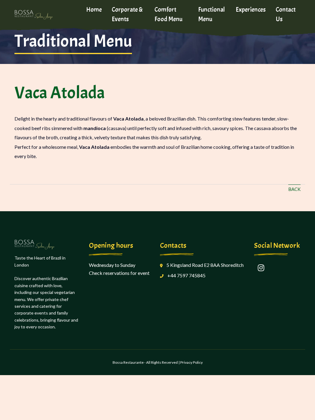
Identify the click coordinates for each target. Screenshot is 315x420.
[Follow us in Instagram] (261, 268)
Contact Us (286, 14)
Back (294, 189)
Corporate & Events (127, 14)
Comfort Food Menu (168, 14)
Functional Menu (211, 14)
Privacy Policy (191, 362)
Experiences (251, 10)
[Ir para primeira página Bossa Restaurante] (45, 14)
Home (94, 10)
